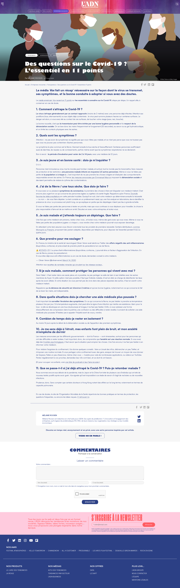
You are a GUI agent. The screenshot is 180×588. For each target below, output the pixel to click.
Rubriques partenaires (134, 11)
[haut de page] (176, 585)
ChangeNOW (53, 551)
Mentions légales (140, 580)
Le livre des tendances (16, 570)
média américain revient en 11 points (55, 100)
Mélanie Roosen (35, 78)
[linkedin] (149, 85)
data (92, 570)
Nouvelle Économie (93, 11)
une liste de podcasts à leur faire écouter (82, 362)
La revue (10, 573)
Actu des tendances (57, 570)
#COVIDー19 (44, 250)
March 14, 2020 (69, 260)
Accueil (27, 85)
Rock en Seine (146, 551)
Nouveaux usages (34, 11)
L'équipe (135, 577)
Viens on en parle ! (90, 436)
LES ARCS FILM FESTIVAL (102, 551)
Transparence (32, 55)
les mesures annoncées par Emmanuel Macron (91, 177)
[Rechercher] (177, 4)
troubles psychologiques (53, 342)
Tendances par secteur (58, 573)
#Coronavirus (44, 55)
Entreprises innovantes (61, 11)
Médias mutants (119, 11)
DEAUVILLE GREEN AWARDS (126, 551)
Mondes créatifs (107, 11)
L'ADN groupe (138, 570)
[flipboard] (153, 85)
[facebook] (142, 85)
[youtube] (31, 541)
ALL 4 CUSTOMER (69, 551)
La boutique (147, 11)
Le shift (93, 573)
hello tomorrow (37, 551)
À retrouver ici (83, 397)
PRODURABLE (84, 551)
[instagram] (25, 541)
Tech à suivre (47, 11)
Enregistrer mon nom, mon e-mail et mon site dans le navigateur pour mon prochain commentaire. (73, 486)
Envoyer (90, 502)
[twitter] (145, 85)
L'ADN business (54, 577)
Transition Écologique (77, 11)
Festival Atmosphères (16, 551)
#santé (55, 55)
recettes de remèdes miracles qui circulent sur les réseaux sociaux (74, 264)
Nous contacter (139, 573)
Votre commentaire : (43, 464)
